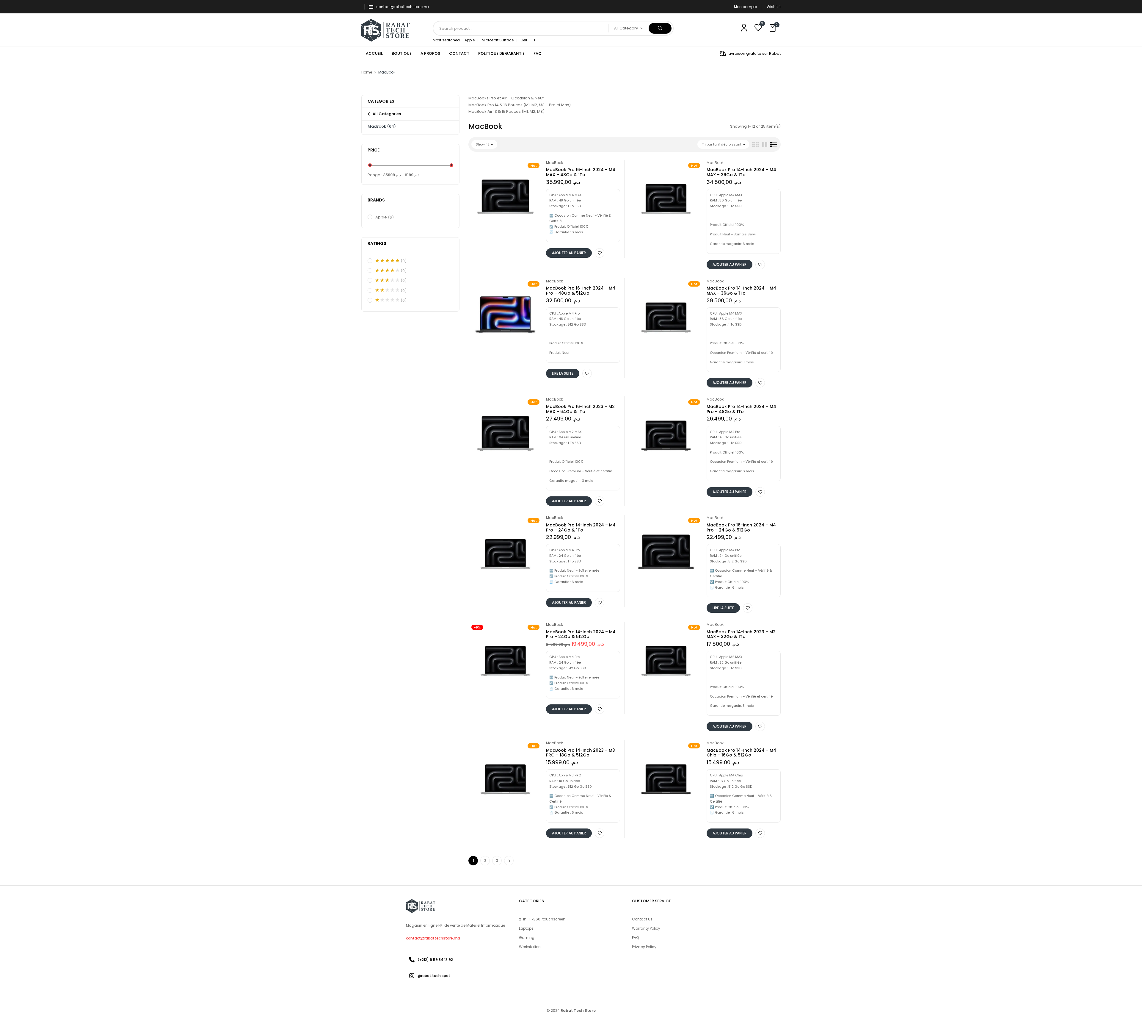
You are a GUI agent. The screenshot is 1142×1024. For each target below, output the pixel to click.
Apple (470, 40)
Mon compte (745, 6)
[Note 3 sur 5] (387, 280)
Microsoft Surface (498, 40)
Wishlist (774, 6)
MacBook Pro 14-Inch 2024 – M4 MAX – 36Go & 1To (741, 172)
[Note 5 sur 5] (387, 260)
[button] (773, 28)
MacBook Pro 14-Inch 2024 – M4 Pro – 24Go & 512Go (581, 634)
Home (366, 72)
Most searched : (447, 40)
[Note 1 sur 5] (387, 300)
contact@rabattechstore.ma (402, 6)
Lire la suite (562, 373)
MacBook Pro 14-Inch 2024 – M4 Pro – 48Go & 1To (741, 409)
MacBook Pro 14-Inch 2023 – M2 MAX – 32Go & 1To (741, 634)
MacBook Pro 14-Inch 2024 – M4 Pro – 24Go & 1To (581, 527)
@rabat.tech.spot (434, 975)
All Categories (387, 114)
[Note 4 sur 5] (387, 270)
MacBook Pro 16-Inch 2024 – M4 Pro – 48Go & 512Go (580, 290)
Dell (524, 40)
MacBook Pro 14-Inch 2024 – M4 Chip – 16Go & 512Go (741, 752)
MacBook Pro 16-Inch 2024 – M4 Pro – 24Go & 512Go (741, 527)
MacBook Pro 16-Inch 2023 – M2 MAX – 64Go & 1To (580, 409)
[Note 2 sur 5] (387, 290)
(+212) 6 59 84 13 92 (435, 959)
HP (536, 40)
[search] (660, 28)
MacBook (382, 126)
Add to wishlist (599, 253)
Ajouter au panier (569, 252)
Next (509, 860)
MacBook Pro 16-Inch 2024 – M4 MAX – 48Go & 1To (580, 172)
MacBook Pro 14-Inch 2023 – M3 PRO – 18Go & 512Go (580, 752)
